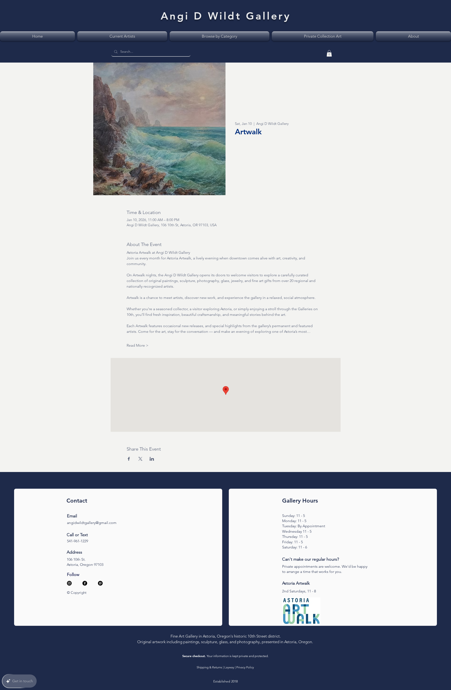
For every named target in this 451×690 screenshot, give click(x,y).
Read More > (137, 345)
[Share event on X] (140, 459)
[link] (329, 53)
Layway (229, 667)
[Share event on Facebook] (129, 459)
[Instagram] (69, 583)
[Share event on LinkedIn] (152, 459)
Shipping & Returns (209, 667)
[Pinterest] (100, 583)
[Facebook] (84, 583)
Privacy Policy (245, 667)
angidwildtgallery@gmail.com (92, 522)
